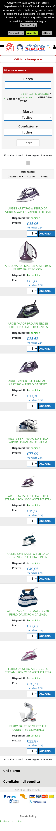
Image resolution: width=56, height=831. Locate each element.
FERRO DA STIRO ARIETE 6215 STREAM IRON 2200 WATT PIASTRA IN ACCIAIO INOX (28, 672)
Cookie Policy (28, 25)
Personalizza (15, 33)
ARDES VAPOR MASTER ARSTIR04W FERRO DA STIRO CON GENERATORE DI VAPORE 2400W (28, 269)
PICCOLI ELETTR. (28, 97)
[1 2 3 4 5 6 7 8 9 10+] (32, 233)
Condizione (28, 125)
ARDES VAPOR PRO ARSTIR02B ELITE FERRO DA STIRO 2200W (28, 325)
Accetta (32, 33)
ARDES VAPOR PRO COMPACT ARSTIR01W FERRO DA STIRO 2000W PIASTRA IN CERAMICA (28, 384)
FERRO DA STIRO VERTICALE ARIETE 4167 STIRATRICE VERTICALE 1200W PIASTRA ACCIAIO (28, 731)
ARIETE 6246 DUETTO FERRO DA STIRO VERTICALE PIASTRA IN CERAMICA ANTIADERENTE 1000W (28, 557)
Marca (28, 110)
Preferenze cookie (10, 821)
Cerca (28, 77)
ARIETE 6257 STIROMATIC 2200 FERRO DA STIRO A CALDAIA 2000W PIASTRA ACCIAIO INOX (28, 614)
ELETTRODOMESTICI (38, 94)
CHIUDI (46, 32)
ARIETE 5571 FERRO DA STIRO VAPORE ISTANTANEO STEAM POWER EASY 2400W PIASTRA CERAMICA (28, 444)
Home (23, 94)
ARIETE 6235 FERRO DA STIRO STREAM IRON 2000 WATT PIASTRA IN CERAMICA (28, 499)
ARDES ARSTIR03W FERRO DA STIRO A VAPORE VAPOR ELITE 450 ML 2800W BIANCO (28, 211)
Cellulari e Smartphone (28, 59)
